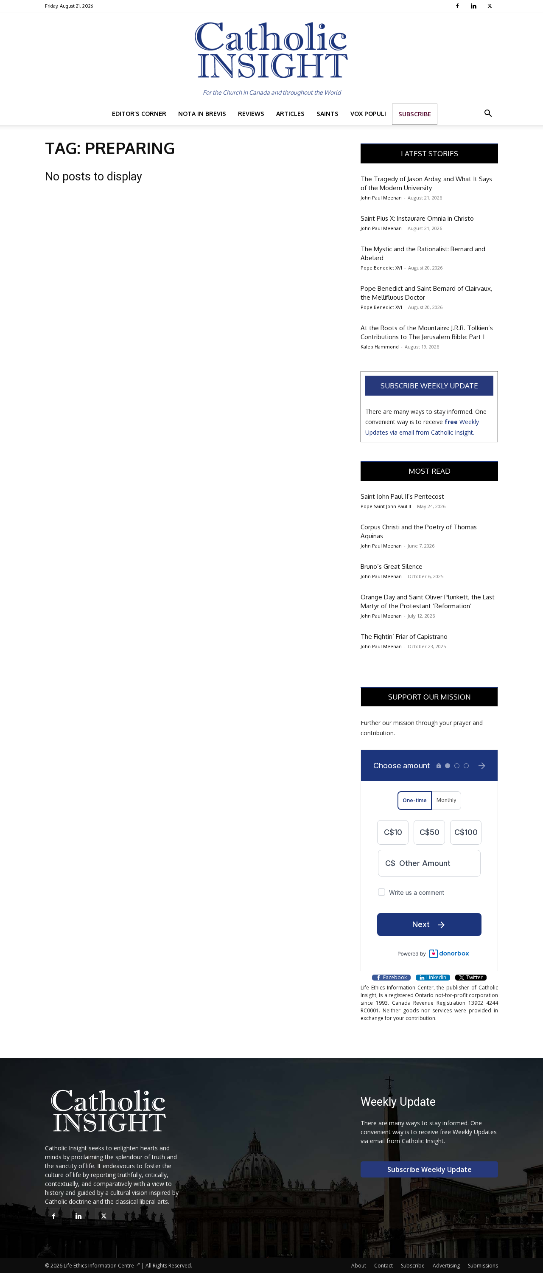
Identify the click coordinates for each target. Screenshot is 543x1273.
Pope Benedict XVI (381, 267)
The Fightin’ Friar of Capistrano (404, 636)
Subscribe (414, 114)
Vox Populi (368, 113)
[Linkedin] (474, 6)
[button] (488, 114)
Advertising (446, 1265)
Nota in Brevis (202, 113)
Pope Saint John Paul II (386, 506)
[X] (490, 6)
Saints (327, 113)
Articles (290, 113)
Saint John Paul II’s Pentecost (402, 496)
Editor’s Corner (139, 113)
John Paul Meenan (381, 197)
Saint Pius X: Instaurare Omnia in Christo (417, 218)
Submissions (483, 1265)
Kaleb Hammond (380, 346)
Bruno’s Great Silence (392, 566)
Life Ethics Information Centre (99, 1265)
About (358, 1265)
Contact (383, 1265)
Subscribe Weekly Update (429, 385)
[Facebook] (458, 6)
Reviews (251, 113)
